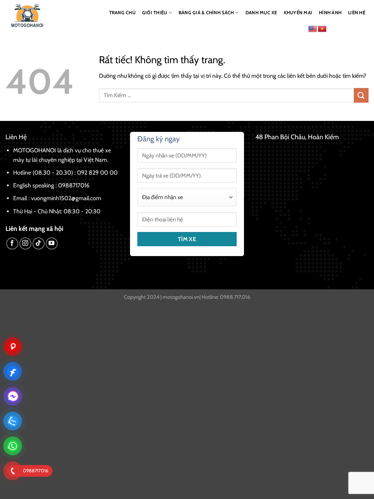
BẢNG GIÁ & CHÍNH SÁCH (206, 12)
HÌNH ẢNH (330, 12)
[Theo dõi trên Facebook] (12, 243)
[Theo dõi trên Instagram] (25, 243)
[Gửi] (361, 95)
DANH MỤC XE (261, 12)
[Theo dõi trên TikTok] (39, 243)
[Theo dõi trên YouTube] (52, 243)
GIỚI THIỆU (154, 12)
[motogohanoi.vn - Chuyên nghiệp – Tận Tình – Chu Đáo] (27, 15)
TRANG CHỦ (122, 12)
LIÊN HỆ (356, 12)
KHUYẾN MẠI (298, 12)
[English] (312, 29)
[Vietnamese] (322, 29)
